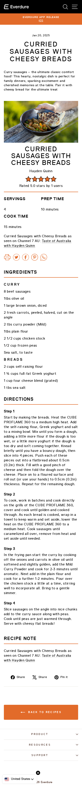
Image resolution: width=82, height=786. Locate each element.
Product (39, 734)
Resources (40, 745)
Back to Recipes (44, 712)
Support (39, 755)
